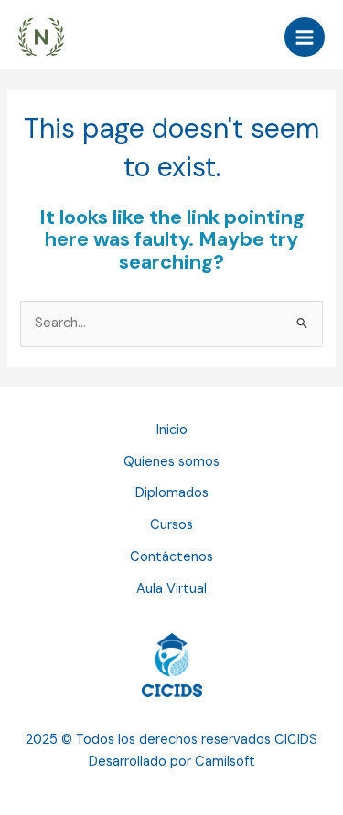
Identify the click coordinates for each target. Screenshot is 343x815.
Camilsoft (225, 761)
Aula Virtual (171, 589)
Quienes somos (171, 462)
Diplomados (172, 493)
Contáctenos (171, 557)
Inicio (172, 430)
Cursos (171, 525)
